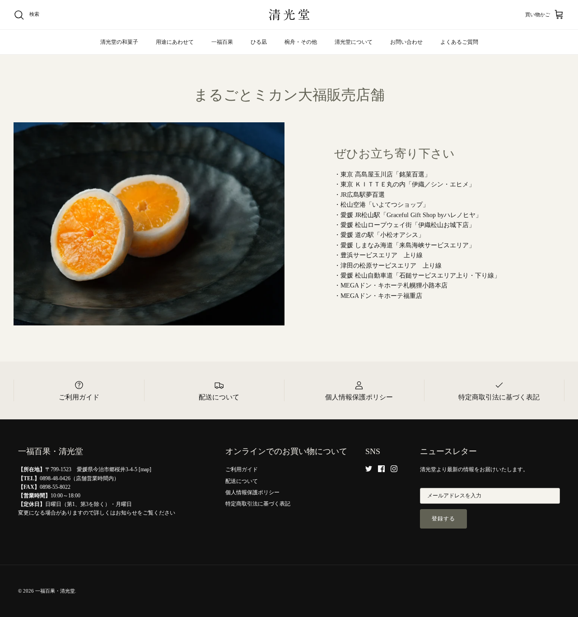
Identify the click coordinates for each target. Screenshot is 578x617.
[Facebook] (381, 468)
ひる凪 (259, 42)
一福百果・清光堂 (55, 591)
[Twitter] (368, 468)
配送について (241, 481)
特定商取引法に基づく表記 (257, 504)
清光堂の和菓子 (119, 42)
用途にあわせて (175, 42)
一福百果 (222, 42)
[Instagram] (394, 468)
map (144, 469)
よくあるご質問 (459, 42)
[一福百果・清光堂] (289, 14)
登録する (443, 518)
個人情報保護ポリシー (252, 492)
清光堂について (354, 42)
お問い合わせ (406, 42)
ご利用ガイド (241, 469)
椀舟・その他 (300, 42)
